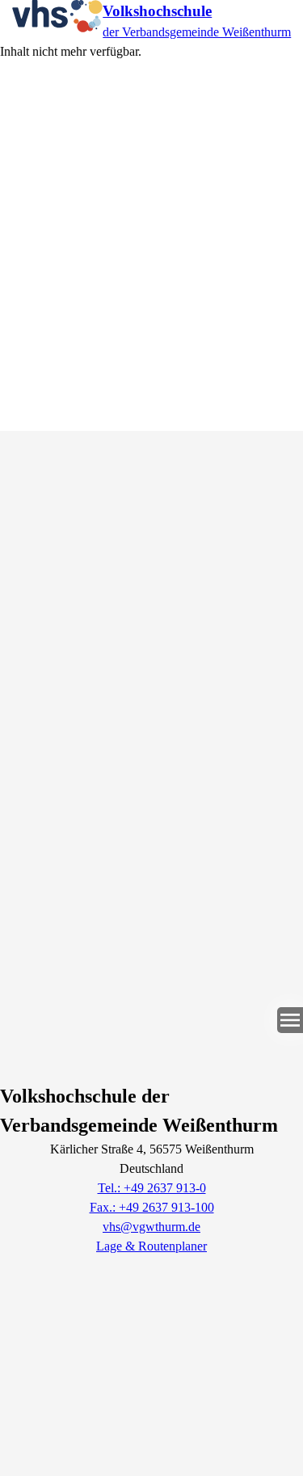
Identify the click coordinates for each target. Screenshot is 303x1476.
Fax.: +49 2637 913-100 (152, 1207)
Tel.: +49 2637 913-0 (152, 1188)
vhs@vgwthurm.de (151, 1227)
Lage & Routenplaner (151, 1246)
